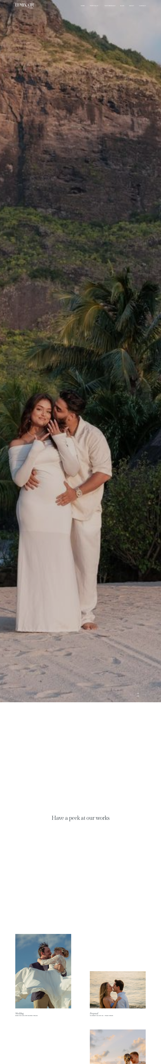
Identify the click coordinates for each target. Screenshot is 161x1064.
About (131, 6)
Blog (122, 6)
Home (83, 6)
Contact (142, 6)
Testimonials (110, 6)
